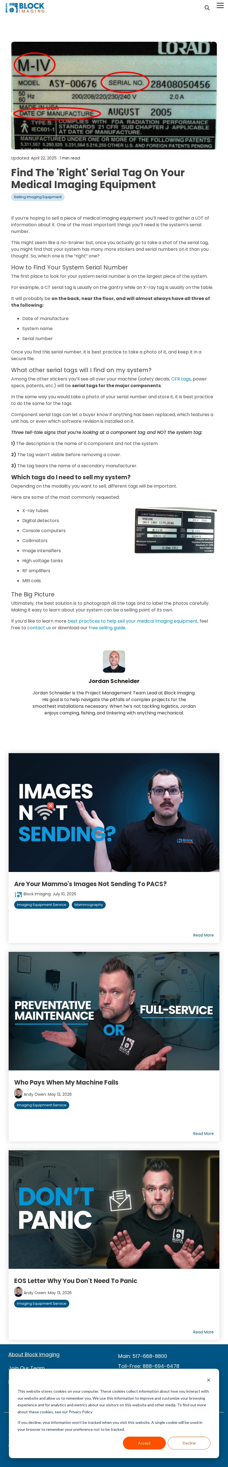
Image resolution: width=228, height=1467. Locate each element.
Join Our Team (26, 1368)
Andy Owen (34, 1094)
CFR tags (181, 379)
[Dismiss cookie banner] (208, 1380)
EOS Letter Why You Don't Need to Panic (75, 1281)
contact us (39, 628)
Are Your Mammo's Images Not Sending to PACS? (90, 884)
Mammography (89, 904)
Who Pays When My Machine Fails (66, 1082)
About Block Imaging (34, 1354)
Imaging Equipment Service (41, 904)
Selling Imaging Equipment (38, 197)
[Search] (207, 8)
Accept (144, 1443)
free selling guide (107, 628)
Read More (203, 935)
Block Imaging (37, 894)
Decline (189, 1443)
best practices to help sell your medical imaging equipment (133, 621)
